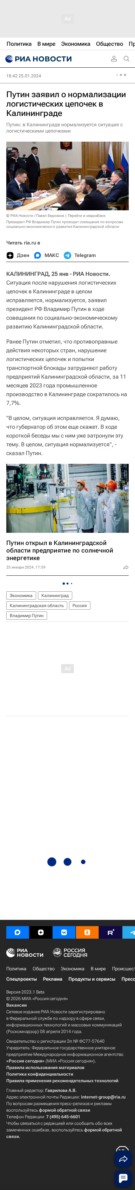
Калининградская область (37, 605)
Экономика (21, 595)
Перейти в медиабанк (86, 215)
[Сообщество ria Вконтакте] (64, 932)
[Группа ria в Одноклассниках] (87, 932)
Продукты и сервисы (91, 979)
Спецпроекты (21, 979)
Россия (80, 605)
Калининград (55, 595)
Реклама (52, 979)
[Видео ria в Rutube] (110, 932)
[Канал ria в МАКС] (17, 932)
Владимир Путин (27, 615)
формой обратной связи (64, 1110)
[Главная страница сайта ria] (37, 59)
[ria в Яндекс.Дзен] (41, 932)
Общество (44, 969)
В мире (98, 969)
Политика (16, 969)
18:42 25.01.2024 (23, 75)
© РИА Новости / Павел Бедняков (35, 215)
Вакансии (16, 1005)
